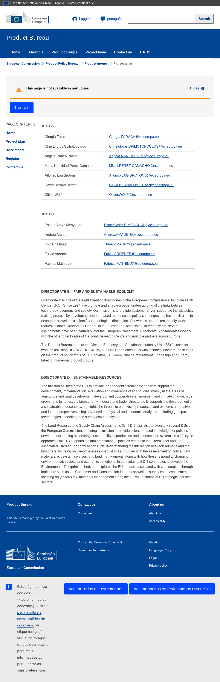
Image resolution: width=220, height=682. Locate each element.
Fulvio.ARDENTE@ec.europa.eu (129, 254)
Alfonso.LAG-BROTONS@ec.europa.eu (139, 175)
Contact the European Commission (101, 542)
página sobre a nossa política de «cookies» (31, 618)
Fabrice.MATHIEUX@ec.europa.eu (131, 263)
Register (12, 158)
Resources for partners (93, 550)
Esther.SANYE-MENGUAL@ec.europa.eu (136, 225)
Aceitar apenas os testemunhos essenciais (172, 589)
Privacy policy (158, 565)
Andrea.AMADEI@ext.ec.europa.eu (131, 234)
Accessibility (157, 521)
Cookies (154, 542)
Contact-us (15, 167)
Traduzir (21, 107)
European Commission (23, 63)
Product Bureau (19, 504)
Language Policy (160, 550)
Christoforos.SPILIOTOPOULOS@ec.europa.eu (145, 146)
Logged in (86, 19)
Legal (153, 558)
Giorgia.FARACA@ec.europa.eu (134, 137)
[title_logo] (32, 17)
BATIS (145, 52)
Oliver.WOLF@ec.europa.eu (130, 195)
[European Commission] (37, 553)
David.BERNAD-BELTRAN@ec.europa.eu (141, 185)
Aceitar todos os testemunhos (96, 589)
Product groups (64, 52)
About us (35, 52)
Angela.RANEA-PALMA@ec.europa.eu (139, 156)
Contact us (123, 52)
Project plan (15, 141)
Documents (15, 150)
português (111, 19)
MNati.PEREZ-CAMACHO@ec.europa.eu (141, 166)
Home (15, 52)
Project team (96, 52)
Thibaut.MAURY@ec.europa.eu (128, 244)
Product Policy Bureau (62, 63)
